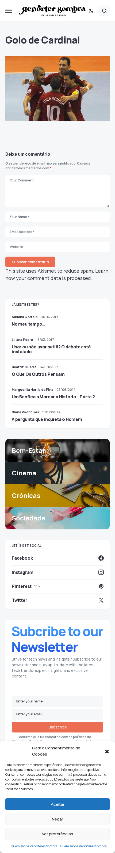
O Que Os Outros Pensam (38, 374)
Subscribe (57, 727)
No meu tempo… (28, 324)
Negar (57, 819)
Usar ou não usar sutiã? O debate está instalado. (51, 349)
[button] (107, 751)
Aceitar (57, 804)
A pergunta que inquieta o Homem (47, 419)
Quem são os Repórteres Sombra (34, 846)
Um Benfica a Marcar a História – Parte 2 (53, 397)
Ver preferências (57, 834)
